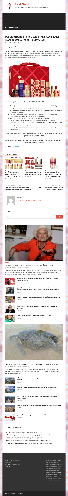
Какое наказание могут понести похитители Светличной (29, 265)
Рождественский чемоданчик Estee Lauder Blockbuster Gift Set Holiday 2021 (28, 440)
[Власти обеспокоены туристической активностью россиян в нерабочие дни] (10, 402)
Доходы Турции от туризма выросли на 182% (31, 415)
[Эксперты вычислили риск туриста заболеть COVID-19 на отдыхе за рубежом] (10, 411)
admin (15, 42)
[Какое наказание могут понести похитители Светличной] (34, 261)
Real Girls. (22, 4)
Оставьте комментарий (24, 42)
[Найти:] (34, 217)
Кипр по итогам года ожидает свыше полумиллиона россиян (37, 387)
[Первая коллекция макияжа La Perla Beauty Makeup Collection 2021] (34, 169)
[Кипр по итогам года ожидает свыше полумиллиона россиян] (10, 393)
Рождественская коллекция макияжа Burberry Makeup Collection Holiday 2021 (13, 173)
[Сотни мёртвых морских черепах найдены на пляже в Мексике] (34, 360)
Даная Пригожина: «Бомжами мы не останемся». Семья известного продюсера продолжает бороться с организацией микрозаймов (39, 288)
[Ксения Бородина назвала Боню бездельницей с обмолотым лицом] (10, 303)
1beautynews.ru (15, 146)
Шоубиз (7, 262)
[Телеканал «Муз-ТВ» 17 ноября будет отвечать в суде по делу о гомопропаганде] (10, 284)
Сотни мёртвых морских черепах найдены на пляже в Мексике (32, 364)
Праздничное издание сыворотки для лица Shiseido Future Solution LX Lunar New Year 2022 (53, 173)
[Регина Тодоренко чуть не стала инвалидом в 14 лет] (10, 321)
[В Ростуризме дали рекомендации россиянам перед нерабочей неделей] (10, 383)
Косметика (8, 33)
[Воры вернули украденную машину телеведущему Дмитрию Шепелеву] (10, 312)
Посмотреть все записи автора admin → (29, 200)
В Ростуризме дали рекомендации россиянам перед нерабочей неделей (28, 435)
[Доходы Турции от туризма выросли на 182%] (10, 420)
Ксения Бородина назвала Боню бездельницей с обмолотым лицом (39, 297)
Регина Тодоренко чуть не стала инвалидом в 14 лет (34, 315)
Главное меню (12, 28)
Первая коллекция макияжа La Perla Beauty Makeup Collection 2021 (33, 172)
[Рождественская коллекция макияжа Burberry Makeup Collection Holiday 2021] (14, 169)
